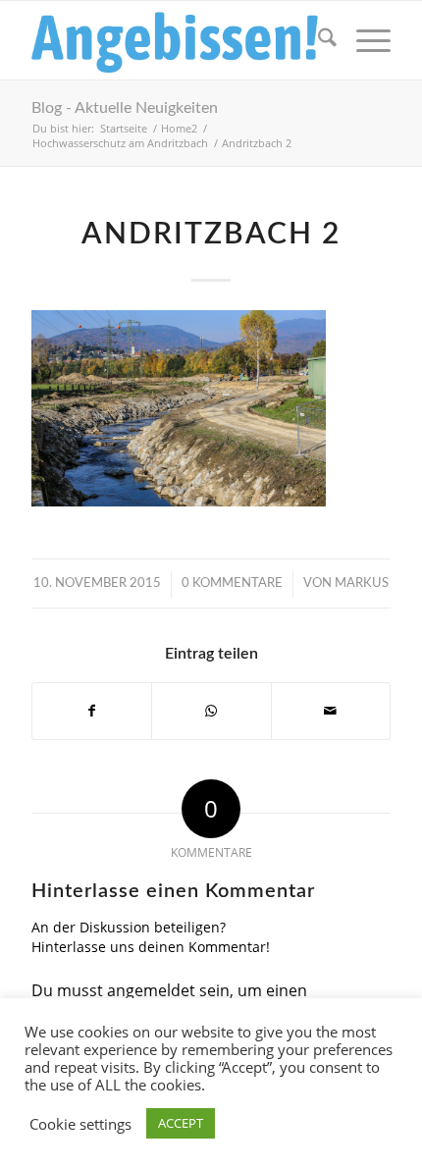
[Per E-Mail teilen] (331, 710)
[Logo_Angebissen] (174, 40)
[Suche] (317, 40)
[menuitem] (317, 40)
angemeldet (151, 990)
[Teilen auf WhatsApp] (211, 710)
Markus (362, 583)
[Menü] (364, 40)
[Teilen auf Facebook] (91, 710)
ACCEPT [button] (180, 1123)
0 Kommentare (232, 583)
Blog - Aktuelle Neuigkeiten (124, 108)
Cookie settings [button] (80, 1124)
